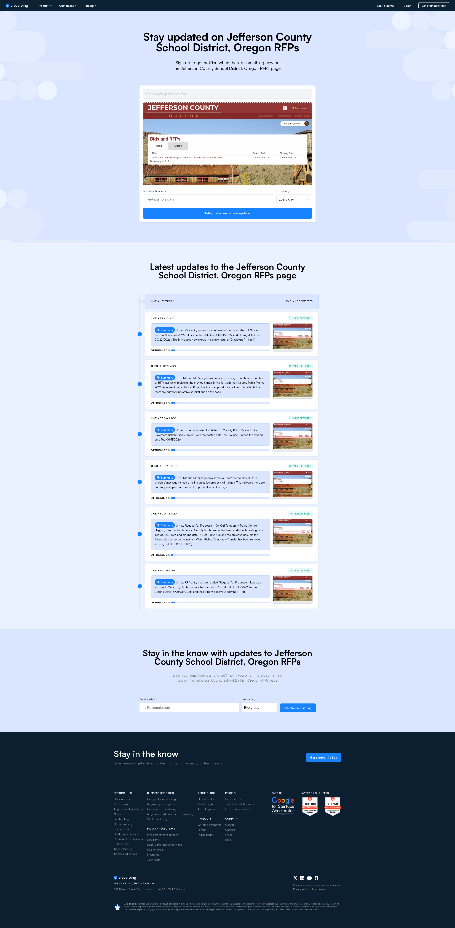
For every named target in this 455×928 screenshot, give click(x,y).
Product (43, 5)
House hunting (123, 824)
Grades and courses (126, 834)
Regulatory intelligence (161, 804)
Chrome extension (209, 824)
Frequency (283, 191)
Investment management (162, 834)
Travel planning (123, 849)
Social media (122, 829)
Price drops (121, 804)
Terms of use (319, 888)
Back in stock (122, 799)
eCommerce (155, 849)
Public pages (206, 834)
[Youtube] (309, 878)
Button (202, 829)
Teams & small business (239, 804)
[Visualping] (17, 6)
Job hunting (121, 819)
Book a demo (385, 5)
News (117, 814)
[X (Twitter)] (295, 878)
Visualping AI (205, 804)
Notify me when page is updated (227, 213)
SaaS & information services (164, 844)
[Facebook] (316, 878)
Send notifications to (156, 191)
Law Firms (153, 839)
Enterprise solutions (237, 809)
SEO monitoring (157, 819)
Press (228, 834)
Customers (66, 5)
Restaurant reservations (128, 839)
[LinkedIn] (302, 878)
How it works (206, 799)
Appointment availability (128, 809)
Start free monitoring (298, 708)
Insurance (153, 854)
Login (407, 5)
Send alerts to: (148, 699)
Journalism (153, 859)
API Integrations (208, 809)
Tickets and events (125, 854)
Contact (230, 824)
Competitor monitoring (161, 799)
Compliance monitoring (161, 809)
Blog (228, 839)
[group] (227, 165)
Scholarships (122, 844)
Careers (230, 829)
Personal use (233, 799)
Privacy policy (301, 888)
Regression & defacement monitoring (170, 814)
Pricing (89, 5)
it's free (433, 5)
